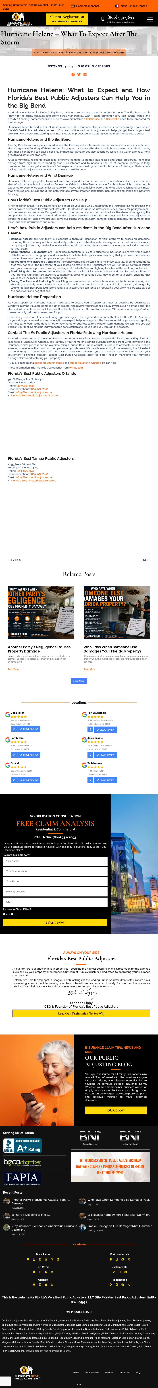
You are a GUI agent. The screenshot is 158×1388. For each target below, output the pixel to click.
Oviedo (133, 1346)
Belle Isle (89, 1320)
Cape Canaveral (73, 1324)
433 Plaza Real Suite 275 (21, 720)
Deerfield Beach (27, 1329)
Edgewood (65, 1329)
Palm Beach (145, 1346)
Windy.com (76, 367)
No (15, 914)
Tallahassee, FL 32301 (97, 774)
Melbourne (17, 1342)
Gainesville (112, 119)
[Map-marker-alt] (28, 1259)
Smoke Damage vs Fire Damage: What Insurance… (120, 1226)
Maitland (105, 1337)
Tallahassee (93, 119)
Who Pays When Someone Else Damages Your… (118, 1199)
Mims (77, 1342)
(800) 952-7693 (121, 17)
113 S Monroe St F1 (95, 771)
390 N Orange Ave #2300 (21, 771)
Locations (74, 1372)
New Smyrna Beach (113, 1342)
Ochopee (70, 1346)
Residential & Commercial (55, 829)
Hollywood (95, 1333)
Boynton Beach (27, 1324)
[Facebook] (40, 1259)
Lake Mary (7, 1337)
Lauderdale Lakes (37, 1337)
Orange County (84, 1346)
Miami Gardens (48, 1342)
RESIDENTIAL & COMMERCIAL (67, 21)
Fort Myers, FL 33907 (20, 749)
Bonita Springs (10, 1324)
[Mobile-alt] (34, 1259)
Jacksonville (95, 738)
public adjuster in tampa (49, 362)
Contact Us (124, 1372)
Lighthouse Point (90, 1337)
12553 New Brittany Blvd (21, 746)
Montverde (87, 1342)
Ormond (124, 1346)
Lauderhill (53, 1337)
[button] (73, 74)
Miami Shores (65, 1342)
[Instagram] (46, 1259)
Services (109, 1372)
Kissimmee (148, 1333)
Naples (97, 1342)
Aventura (64, 1320)
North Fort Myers (134, 1342)
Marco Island (142, 1337)
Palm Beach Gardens (13, 1350)
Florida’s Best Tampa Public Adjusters (33, 480)
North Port (41, 1346)
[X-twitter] (52, 1259)
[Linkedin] (58, 1259)
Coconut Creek (102, 1324)
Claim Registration (67, 16)
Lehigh (76, 1337)
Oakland (52, 1346)
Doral (56, 1329)
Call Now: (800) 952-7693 (55, 837)
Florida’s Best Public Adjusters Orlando (34, 395)
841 (89, 746)
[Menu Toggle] (150, 19)
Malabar (116, 1337)
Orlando (15, 763)
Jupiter (137, 1333)
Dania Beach (134, 1324)
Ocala (61, 1346)
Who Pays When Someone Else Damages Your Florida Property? (112, 649)
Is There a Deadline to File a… (31, 1214)
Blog (138, 1372)
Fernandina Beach (82, 1329)
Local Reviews (92, 1372)
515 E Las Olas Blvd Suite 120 (100, 720)
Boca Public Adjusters (138, 1320)
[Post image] (6, 1201)
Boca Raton (18, 712)
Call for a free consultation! (120, 22)
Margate (6, 1342)
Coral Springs (118, 1324)
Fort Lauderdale (96, 712)
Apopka (44, 1320)
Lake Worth (20, 1337)
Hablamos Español (87, 5)
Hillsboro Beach (80, 1333)
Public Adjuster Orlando (106, 1346)
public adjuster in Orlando (85, 362)
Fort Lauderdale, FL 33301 (98, 724)
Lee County (66, 1337)
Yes (8, 914)
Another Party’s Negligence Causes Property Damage (39, 649)
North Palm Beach (25, 1346)
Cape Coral (58, 1324)
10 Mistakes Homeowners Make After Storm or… (118, 1214)
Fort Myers (17, 738)
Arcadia (54, 1320)
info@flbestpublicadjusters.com (35, 392)
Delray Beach (44, 1329)
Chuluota (88, 1324)
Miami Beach (31, 1342)
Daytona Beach (10, 1329)
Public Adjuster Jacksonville (117, 1333)
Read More (13, 669)
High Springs (63, 1333)
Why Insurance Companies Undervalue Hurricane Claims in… (44, 1227)
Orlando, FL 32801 (19, 774)
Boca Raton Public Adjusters (110, 1320)
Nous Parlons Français (134, 5)
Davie (145, 1324)
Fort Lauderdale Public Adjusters (122, 1329)
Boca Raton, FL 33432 (20, 724)
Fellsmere (98, 1329)
